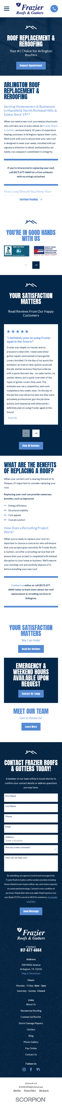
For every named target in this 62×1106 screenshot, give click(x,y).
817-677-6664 (30, 950)
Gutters (31, 1029)
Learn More (31, 727)
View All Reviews (30, 445)
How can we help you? (16, 857)
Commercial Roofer (31, 1016)
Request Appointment (31, 65)
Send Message (31, 911)
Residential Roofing (31, 1010)
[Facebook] (31, 1069)
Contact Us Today (31, 693)
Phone (8, 816)
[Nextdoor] (38, 1069)
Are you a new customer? (18, 847)
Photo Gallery (31, 1041)
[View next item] (36, 265)
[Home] (29, 8)
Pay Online (31, 1048)
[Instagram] (24, 1069)
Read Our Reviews (31, 649)
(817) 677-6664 (22, 172)
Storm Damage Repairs (31, 1023)
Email (7, 826)
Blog (31, 1035)
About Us (31, 1004)
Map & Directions (31, 973)
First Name (10, 796)
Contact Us (31, 1054)
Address (9, 837)
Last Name (10, 806)
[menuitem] (17, 1091)
